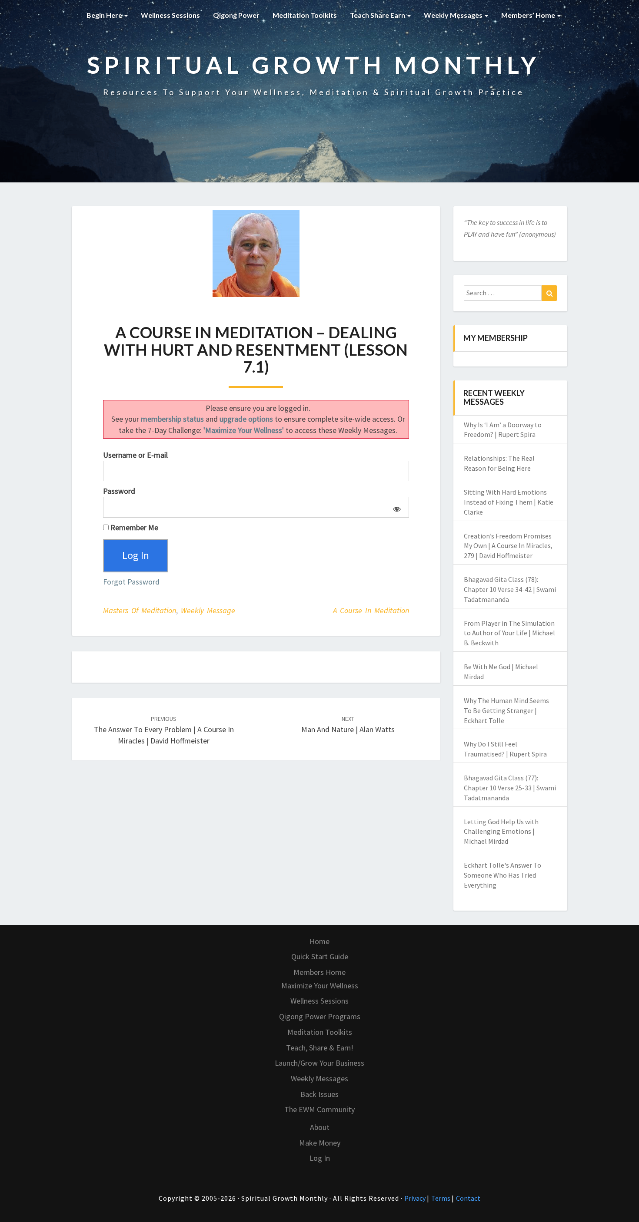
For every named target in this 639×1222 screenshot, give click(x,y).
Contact (468, 1198)
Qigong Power (236, 15)
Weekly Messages (454, 15)
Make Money (319, 1143)
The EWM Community (319, 1109)
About (319, 1127)
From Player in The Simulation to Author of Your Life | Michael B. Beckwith (509, 633)
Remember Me (133, 527)
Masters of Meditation (139, 610)
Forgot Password (131, 582)
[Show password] (395, 507)
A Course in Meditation (371, 610)
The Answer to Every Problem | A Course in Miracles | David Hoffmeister (164, 730)
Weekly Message (208, 610)
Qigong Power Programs (319, 1016)
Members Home (319, 972)
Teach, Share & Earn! (319, 1048)
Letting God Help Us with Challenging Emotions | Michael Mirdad (501, 831)
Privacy (415, 1198)
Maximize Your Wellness (319, 986)
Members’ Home (528, 15)
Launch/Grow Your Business (319, 1063)
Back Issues (319, 1094)
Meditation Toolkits (305, 15)
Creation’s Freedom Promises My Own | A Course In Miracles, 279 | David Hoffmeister (508, 546)
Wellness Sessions (170, 15)
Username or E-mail (135, 455)
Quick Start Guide (319, 956)
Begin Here (105, 15)
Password (119, 491)
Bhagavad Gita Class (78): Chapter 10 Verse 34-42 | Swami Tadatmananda (510, 589)
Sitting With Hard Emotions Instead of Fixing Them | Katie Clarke (508, 502)
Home (319, 941)
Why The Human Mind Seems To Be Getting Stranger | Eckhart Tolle (506, 710)
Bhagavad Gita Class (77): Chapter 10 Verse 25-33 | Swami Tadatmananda (510, 787)
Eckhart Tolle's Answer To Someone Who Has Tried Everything (502, 875)
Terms (441, 1198)
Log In (320, 1158)
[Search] (549, 293)
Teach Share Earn (378, 15)
